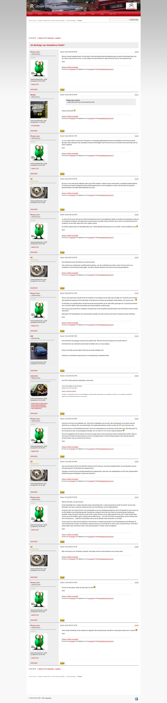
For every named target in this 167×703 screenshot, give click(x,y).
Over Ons (112, 14)
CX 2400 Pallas (35, 125)
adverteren (48, 698)
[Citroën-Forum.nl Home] (42, 9)
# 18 (136, 136)
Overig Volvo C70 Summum (38, 406)
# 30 (136, 625)
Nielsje (33, 95)
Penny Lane (35, 52)
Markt (50, 14)
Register (60, 14)
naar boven (33, 89)
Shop (102, 14)
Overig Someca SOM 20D (38, 405)
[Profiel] (62, 90)
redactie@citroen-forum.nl (106, 69)
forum (40, 14)
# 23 (136, 336)
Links (93, 14)
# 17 (136, 94)
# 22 (136, 293)
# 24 (136, 375)
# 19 (136, 179)
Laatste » (58, 38)
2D (31, 179)
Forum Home (32, 20)
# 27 (136, 497)
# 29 (136, 582)
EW (31, 336)
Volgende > (51, 38)
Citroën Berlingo (71, 20)
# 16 (136, 51)
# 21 (136, 257)
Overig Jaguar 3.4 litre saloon (39, 403)
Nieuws (71, 14)
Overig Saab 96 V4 (36, 408)
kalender (72, 69)
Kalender (82, 14)
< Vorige (40, 38)
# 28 (136, 546)
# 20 (136, 214)
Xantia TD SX (35, 84)
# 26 (136, 461)
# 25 (136, 418)
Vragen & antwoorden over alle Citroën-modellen (51, 20)
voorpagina (91, 69)
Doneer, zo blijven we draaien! (70, 67)
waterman (34, 376)
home (30, 14)
